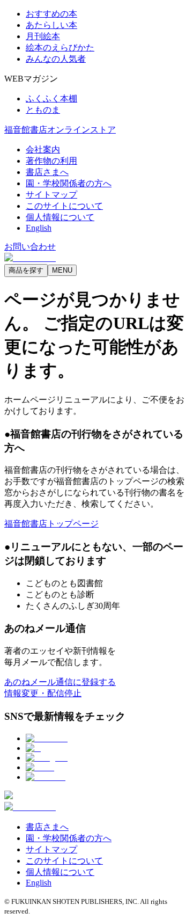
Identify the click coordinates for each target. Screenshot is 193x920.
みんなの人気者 (56, 58)
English (38, 227)
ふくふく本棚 (51, 98)
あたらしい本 (51, 25)
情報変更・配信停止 (42, 693)
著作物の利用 (51, 160)
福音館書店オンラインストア (60, 129)
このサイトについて (64, 205)
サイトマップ (51, 194)
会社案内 (43, 149)
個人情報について (60, 217)
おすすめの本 (51, 13)
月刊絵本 (43, 36)
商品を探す (26, 270)
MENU (62, 270)
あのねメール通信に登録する (60, 682)
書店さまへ (47, 172)
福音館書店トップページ (51, 523)
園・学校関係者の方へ (69, 183)
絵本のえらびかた (60, 47)
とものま (43, 109)
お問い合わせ (30, 246)
